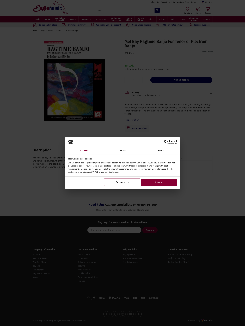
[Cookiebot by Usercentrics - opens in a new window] (166, 142)
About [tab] (161, 150)
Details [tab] (122, 150)
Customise (120, 182)
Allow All (159, 182)
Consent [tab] (84, 150)
